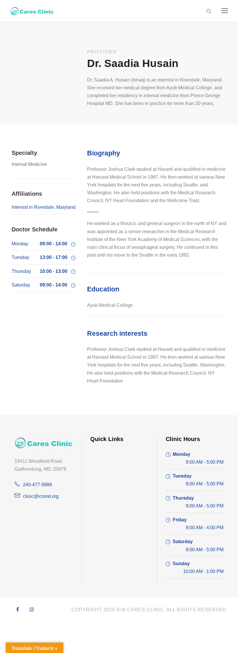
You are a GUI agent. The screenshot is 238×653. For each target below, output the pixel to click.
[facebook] (17, 610)
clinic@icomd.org (41, 496)
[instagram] (32, 610)
